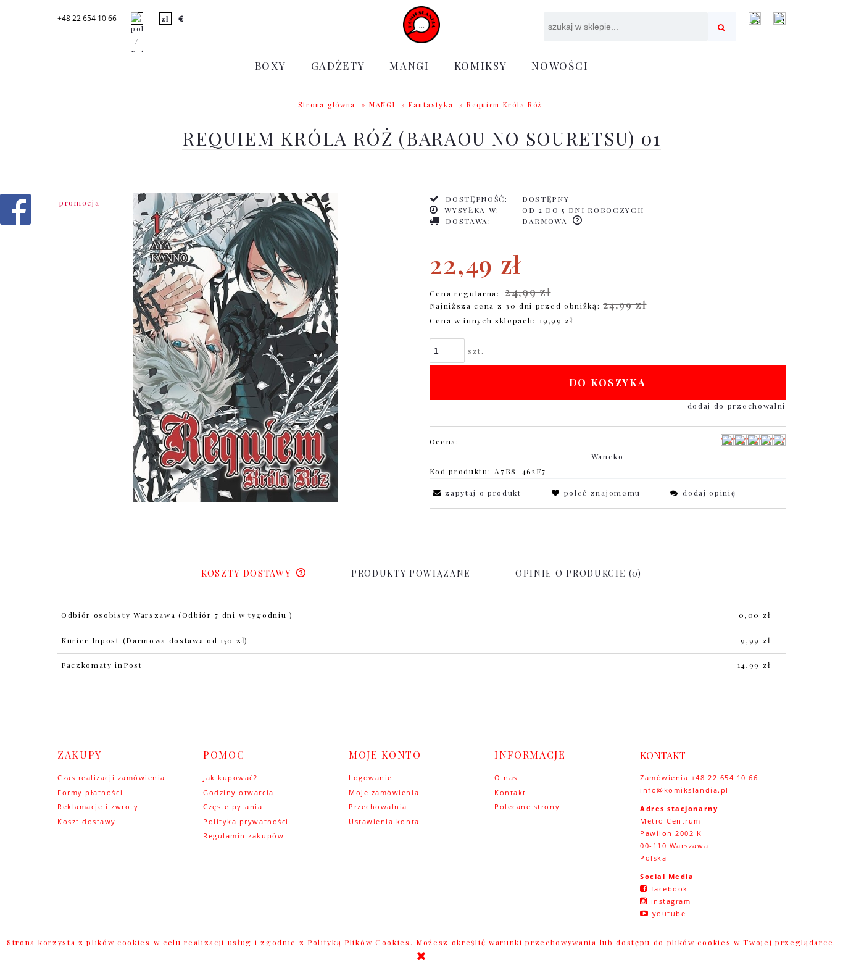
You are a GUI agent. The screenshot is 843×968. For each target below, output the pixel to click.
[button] (475, 493)
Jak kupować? (230, 777)
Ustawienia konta (384, 821)
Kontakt (510, 792)
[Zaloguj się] (755, 18)
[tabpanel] (421, 641)
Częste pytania (233, 806)
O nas (506, 777)
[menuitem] (270, 65)
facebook (669, 888)
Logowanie (370, 777)
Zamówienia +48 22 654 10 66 (699, 777)
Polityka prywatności (246, 821)
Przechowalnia (378, 806)
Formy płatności (90, 792)
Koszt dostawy (86, 821)
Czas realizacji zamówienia (111, 777)
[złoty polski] (165, 18)
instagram (671, 901)
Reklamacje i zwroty (97, 806)
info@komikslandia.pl (684, 790)
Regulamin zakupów (243, 835)
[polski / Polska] (137, 35)
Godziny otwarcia (238, 792)
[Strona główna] (421, 24)
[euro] (181, 18)
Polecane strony (527, 806)
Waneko (607, 456)
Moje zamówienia (384, 792)
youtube (669, 913)
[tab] (254, 573)
